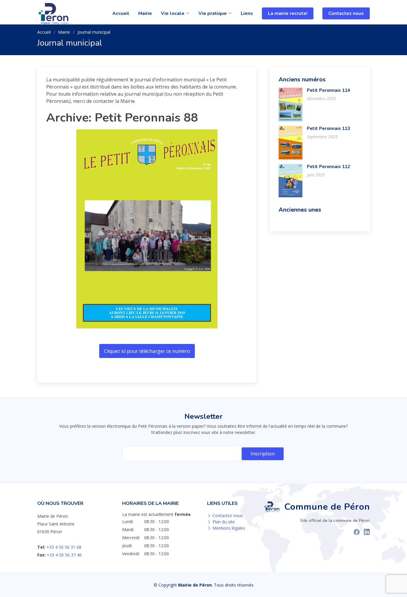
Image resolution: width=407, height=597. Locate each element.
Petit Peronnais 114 (328, 90)
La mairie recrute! (287, 13)
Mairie (145, 13)
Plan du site (223, 522)
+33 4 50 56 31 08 (63, 547)
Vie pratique (212, 13)
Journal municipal (93, 32)
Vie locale (172, 13)
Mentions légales (228, 528)
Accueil (120, 13)
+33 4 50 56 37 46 (64, 555)
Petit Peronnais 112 (328, 167)
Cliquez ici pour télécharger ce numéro (147, 351)
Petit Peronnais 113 (328, 128)
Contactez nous (346, 13)
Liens (247, 13)
